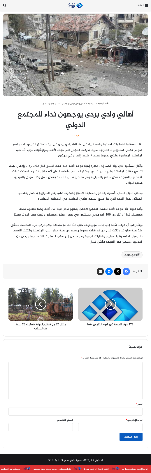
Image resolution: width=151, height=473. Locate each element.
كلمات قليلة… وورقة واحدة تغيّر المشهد (52, 469)
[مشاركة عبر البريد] (100, 271)
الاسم (139, 404)
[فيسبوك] (126, 271)
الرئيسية (102, 104)
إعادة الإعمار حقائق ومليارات (135, 469)
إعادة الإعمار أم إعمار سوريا (96, 469)
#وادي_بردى (131, 254)
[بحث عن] (4, 7)
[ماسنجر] (109, 271)
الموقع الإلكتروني (65, 420)
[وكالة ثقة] (75, 5)
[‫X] (117, 271)
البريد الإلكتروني (134, 420)
